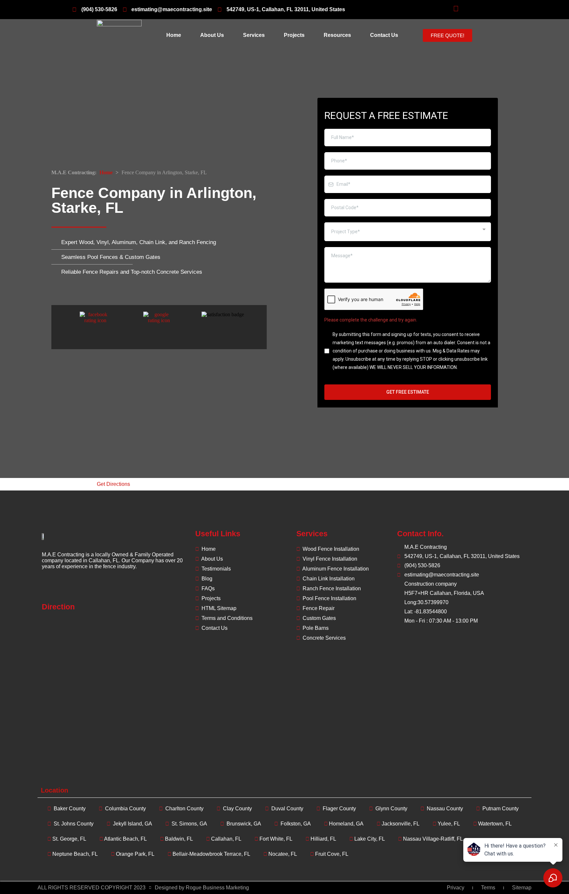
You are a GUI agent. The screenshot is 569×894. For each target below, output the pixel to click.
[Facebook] (49, 589)
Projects (294, 35)
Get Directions (113, 484)
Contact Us (384, 35)
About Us (212, 35)
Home (173, 35)
